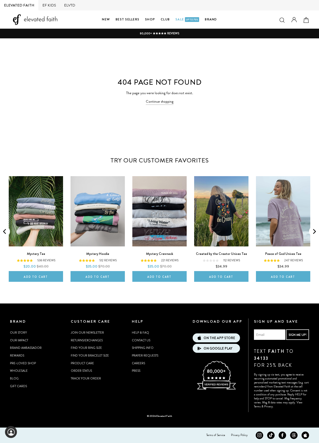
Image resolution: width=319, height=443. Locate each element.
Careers (138, 363)
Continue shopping (159, 101)
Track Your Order (86, 378)
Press (136, 371)
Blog (14, 378)
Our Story (18, 332)
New (106, 19)
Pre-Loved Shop (23, 363)
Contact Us (141, 340)
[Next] (314, 231)
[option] (159, 33)
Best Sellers (127, 19)
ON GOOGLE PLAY (218, 348)
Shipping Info (143, 348)
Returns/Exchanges (87, 340)
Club (165, 19)
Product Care (82, 363)
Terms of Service (215, 435)
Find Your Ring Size (86, 348)
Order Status (81, 371)
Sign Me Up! (298, 334)
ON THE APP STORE (219, 338)
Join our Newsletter (87, 332)
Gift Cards (18, 386)
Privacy (268, 406)
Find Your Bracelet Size (90, 355)
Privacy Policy (239, 435)
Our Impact (19, 340)
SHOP (150, 19)
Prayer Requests (145, 355)
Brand (211, 19)
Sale (186, 19)
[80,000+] (216, 389)
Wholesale (19, 371)
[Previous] (5, 231)
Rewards (17, 355)
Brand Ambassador (26, 348)
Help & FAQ (140, 332)
